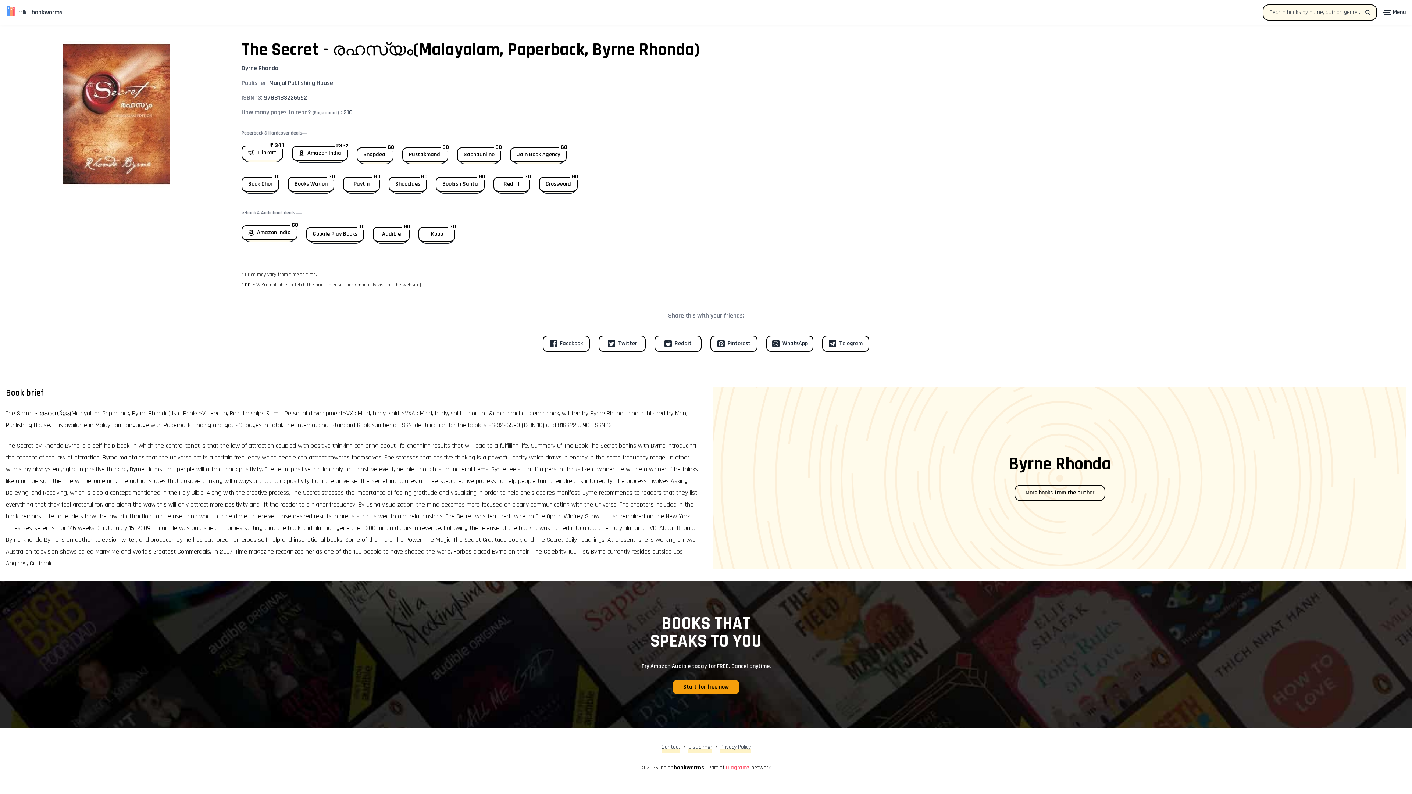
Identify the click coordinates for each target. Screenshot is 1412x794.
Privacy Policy (735, 747)
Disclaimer (700, 747)
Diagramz (738, 768)
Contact (671, 747)
